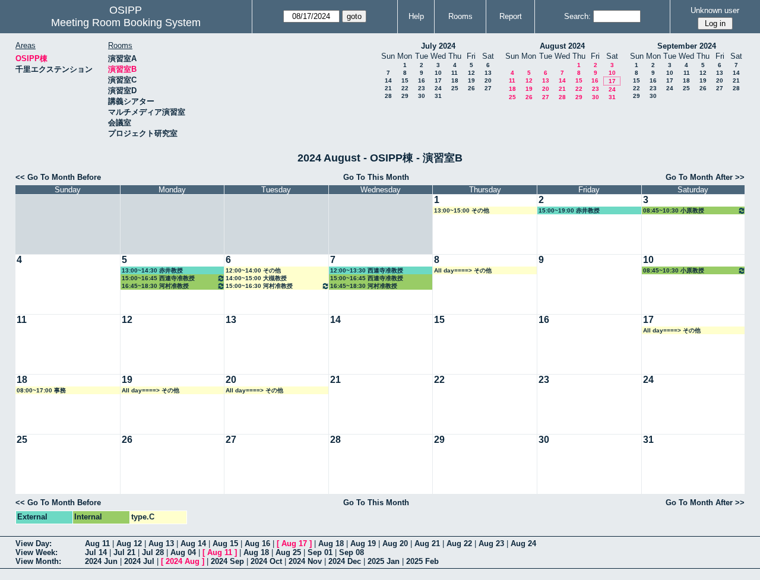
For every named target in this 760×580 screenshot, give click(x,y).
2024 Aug (183, 561)
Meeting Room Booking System (126, 22)
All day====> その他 (463, 270)
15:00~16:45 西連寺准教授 (158, 278)
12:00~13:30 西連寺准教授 (366, 270)
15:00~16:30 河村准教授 (259, 286)
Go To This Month (376, 177)
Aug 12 (129, 543)
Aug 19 (363, 543)
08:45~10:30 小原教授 (673, 210)
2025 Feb (422, 561)
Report (510, 16)
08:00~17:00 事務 (41, 390)
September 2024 (686, 46)
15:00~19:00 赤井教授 (569, 210)
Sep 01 (320, 552)
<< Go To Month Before (58, 177)
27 (488, 88)
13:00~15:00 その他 (461, 210)
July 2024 (438, 46)
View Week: (36, 552)
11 (454, 72)
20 (488, 80)
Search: (577, 16)
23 (421, 88)
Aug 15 (225, 543)
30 (421, 96)
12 (471, 72)
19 (471, 80)
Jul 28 (153, 552)
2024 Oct (266, 561)
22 (404, 88)
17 (438, 80)
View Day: (33, 543)
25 (454, 88)
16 (421, 80)
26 (471, 88)
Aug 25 (288, 552)
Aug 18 (331, 543)
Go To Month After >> (705, 177)
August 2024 (562, 46)
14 (388, 80)
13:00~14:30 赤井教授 (152, 270)
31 (438, 96)
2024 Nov (305, 561)
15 (404, 80)
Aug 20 (395, 543)
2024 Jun (101, 561)
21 (388, 88)
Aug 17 (294, 543)
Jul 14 (96, 552)
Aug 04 (183, 552)
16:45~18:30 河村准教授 (155, 286)
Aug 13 (161, 543)
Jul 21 (124, 552)
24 (438, 88)
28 (388, 96)
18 (454, 80)
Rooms (460, 16)
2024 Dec (344, 561)
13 (488, 72)
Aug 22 (459, 543)
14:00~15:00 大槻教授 (256, 278)
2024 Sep (227, 561)
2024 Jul (139, 561)
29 (404, 96)
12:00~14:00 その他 (253, 270)
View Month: (38, 561)
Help (416, 16)
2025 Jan (384, 561)
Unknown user (715, 10)
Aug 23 (491, 543)
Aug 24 (523, 543)
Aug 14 (193, 543)
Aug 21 (427, 543)
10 (438, 72)
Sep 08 (351, 552)
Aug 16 (257, 543)
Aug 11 (97, 543)
